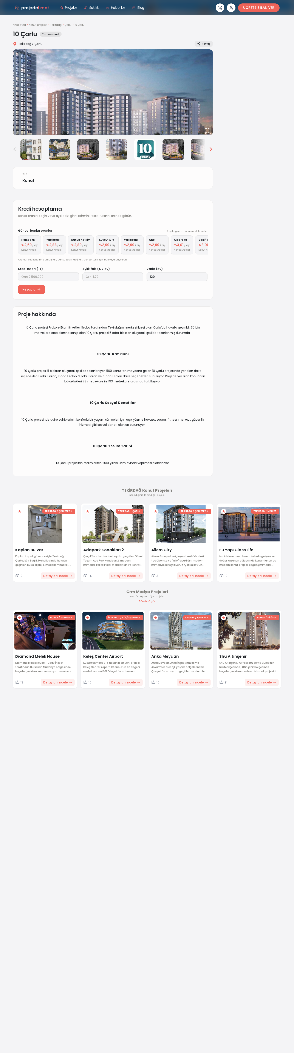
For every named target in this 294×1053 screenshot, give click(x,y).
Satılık (94, 7)
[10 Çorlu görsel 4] (88, 149)
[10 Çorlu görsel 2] (31, 149)
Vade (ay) (155, 269)
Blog (140, 7)
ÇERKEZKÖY (65, 511)
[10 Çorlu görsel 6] (145, 149)
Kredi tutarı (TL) (30, 269)
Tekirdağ (56, 25)
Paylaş (206, 44)
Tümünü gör (147, 601)
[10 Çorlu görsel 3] (59, 149)
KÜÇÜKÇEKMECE (131, 617)
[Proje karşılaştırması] (220, 7)
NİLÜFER (272, 617)
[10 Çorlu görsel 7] (173, 149)
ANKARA (189, 617)
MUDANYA (66, 617)
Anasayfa (19, 25)
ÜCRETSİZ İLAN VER (258, 7)
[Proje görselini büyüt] (113, 92)
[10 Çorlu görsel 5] (116, 149)
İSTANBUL (113, 617)
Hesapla (29, 289)
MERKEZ (272, 511)
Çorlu (68, 25)
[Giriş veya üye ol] (231, 7)
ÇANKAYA (202, 617)
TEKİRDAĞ (50, 511)
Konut (28, 180)
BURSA (54, 617)
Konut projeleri (38, 25)
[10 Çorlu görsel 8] (201, 149)
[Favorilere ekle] (19, 511)
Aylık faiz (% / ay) (96, 269)
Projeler (71, 7)
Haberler (118, 7)
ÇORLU (136, 511)
